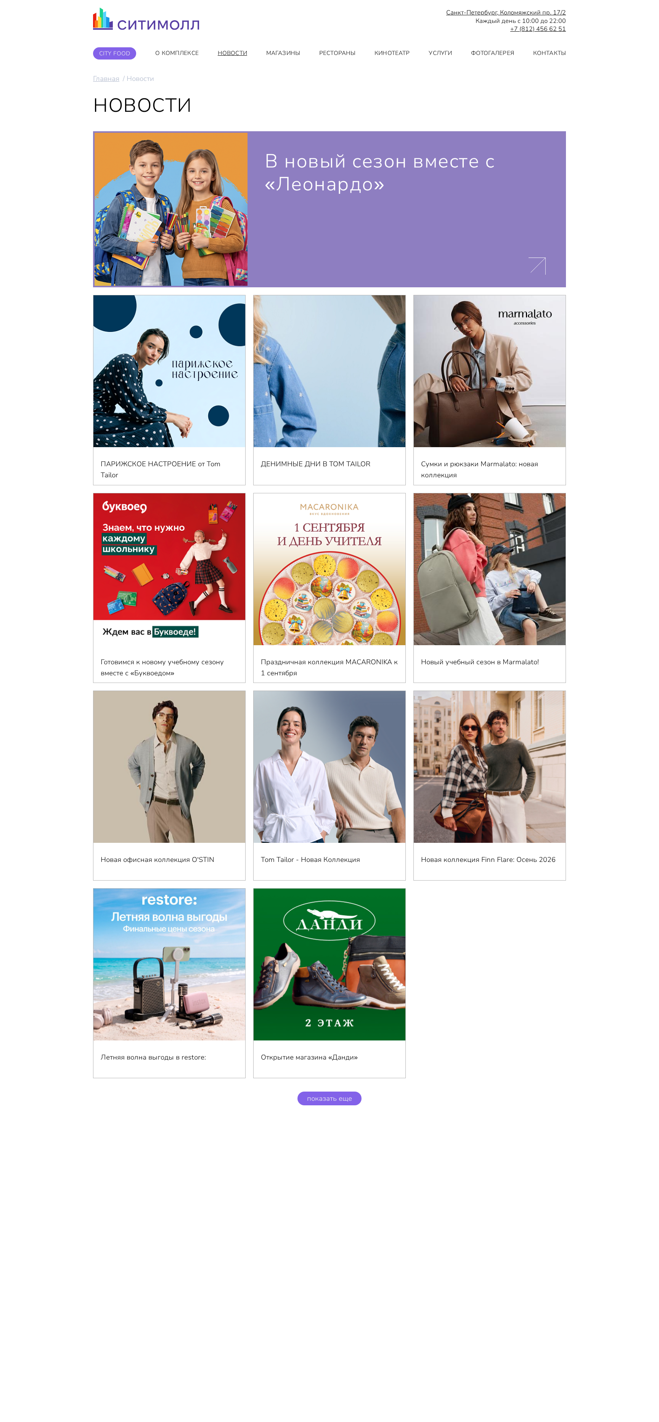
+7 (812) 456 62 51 (538, 29)
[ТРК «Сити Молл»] (146, 21)
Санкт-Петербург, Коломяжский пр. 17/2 (506, 12)
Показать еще (329, 1098)
